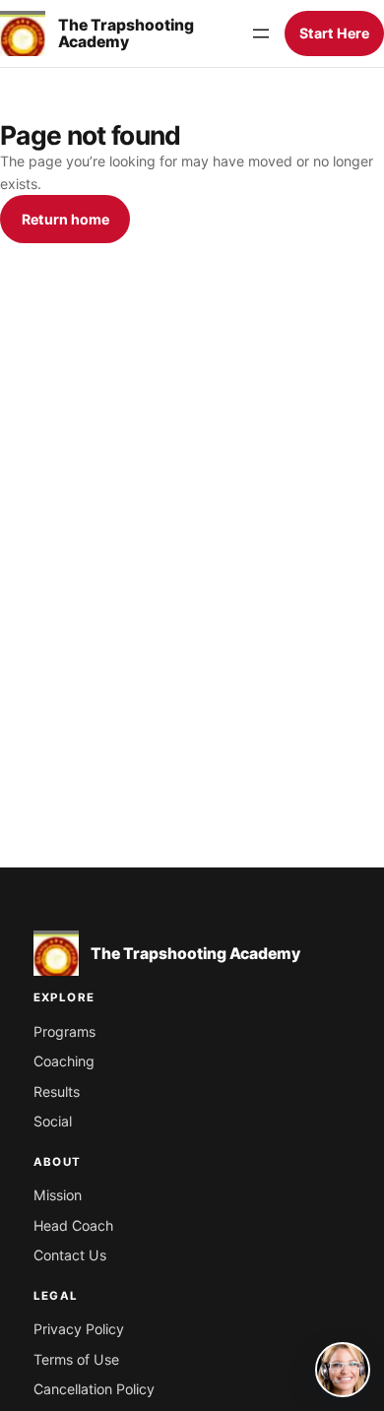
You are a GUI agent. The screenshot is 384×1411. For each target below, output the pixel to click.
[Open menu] (261, 33)
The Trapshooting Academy (126, 33)
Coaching (64, 1061)
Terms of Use (76, 1359)
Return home (65, 219)
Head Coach (73, 1225)
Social (52, 1121)
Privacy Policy (78, 1328)
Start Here (334, 33)
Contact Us (69, 1255)
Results (56, 1091)
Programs (64, 1031)
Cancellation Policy (94, 1388)
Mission (57, 1195)
